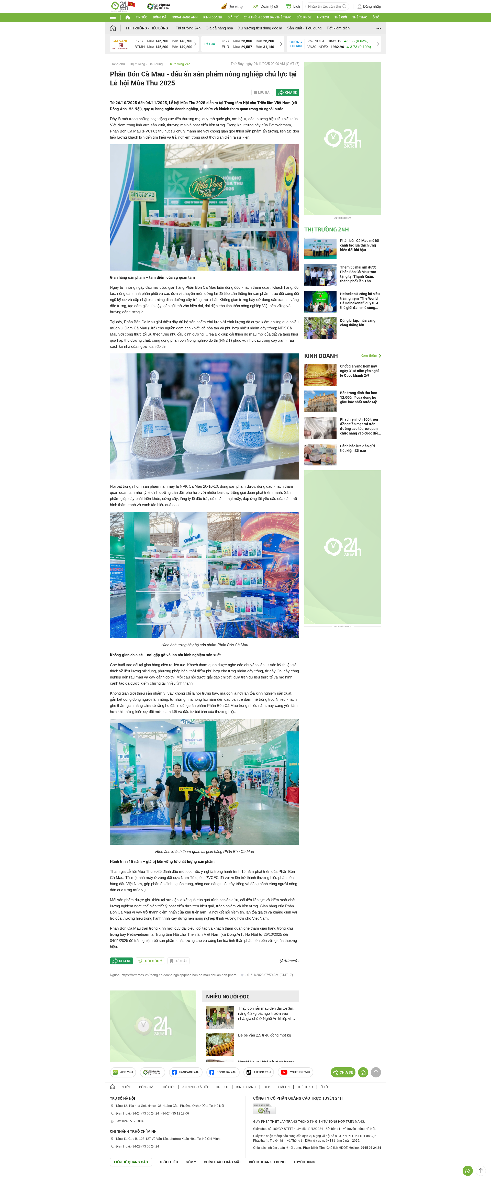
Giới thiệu (169, 1162)
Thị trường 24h (188, 28)
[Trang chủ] (118, 28)
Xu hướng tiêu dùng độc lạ (260, 28)
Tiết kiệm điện (338, 28)
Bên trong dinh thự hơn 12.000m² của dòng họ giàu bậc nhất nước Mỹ (358, 397)
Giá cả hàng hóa (219, 28)
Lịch (296, 6)
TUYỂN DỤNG (304, 1162)
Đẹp (267, 1087)
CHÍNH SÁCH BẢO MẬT (222, 1162)
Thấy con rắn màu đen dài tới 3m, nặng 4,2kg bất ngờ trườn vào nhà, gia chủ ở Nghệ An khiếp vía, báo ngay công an (266, 1013)
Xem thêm (369, 355)
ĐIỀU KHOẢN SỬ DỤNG (267, 1162)
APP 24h (126, 1072)
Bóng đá (159, 17)
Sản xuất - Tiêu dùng (304, 28)
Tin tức (141, 17)
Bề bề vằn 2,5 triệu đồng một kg (264, 1035)
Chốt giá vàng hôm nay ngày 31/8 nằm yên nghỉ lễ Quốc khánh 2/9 (359, 370)
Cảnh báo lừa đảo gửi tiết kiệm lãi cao (357, 448)
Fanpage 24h (189, 1072)
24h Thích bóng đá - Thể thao (267, 17)
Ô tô (376, 17)
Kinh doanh (212, 17)
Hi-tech (323, 17)
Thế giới (340, 17)
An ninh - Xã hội (195, 1087)
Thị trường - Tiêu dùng (147, 28)
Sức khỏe (304, 17)
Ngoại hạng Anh (185, 17)
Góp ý (191, 1162)
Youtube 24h (300, 1072)
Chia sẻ (291, 92)
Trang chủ (117, 64)
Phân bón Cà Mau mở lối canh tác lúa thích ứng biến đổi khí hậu (359, 245)
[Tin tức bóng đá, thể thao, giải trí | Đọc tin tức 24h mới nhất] (123, 6)
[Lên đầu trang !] (481, 1171)
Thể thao (359, 17)
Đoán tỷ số (269, 6)
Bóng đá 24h (227, 1072)
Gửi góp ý (153, 961)
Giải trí (233, 17)
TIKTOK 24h (262, 1072)
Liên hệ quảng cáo (131, 1162)
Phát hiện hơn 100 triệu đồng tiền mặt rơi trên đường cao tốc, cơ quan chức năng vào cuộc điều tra (360, 426)
